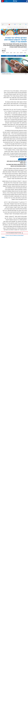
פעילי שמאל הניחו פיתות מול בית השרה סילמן (15, 161)
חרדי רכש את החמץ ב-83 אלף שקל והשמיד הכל (14, 164)
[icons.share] (2, 1)
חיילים (20, 52)
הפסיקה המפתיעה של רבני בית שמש (17, 166)
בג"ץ (17, 52)
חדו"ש (6, 52)
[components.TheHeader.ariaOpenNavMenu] (23, 1)
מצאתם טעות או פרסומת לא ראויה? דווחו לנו (13, 235)
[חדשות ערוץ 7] (14, 1)
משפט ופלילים (20, 27)
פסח (10, 52)
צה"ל (24, 52)
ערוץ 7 (25, 27)
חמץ (13, 52)
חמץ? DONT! (21, 162)
